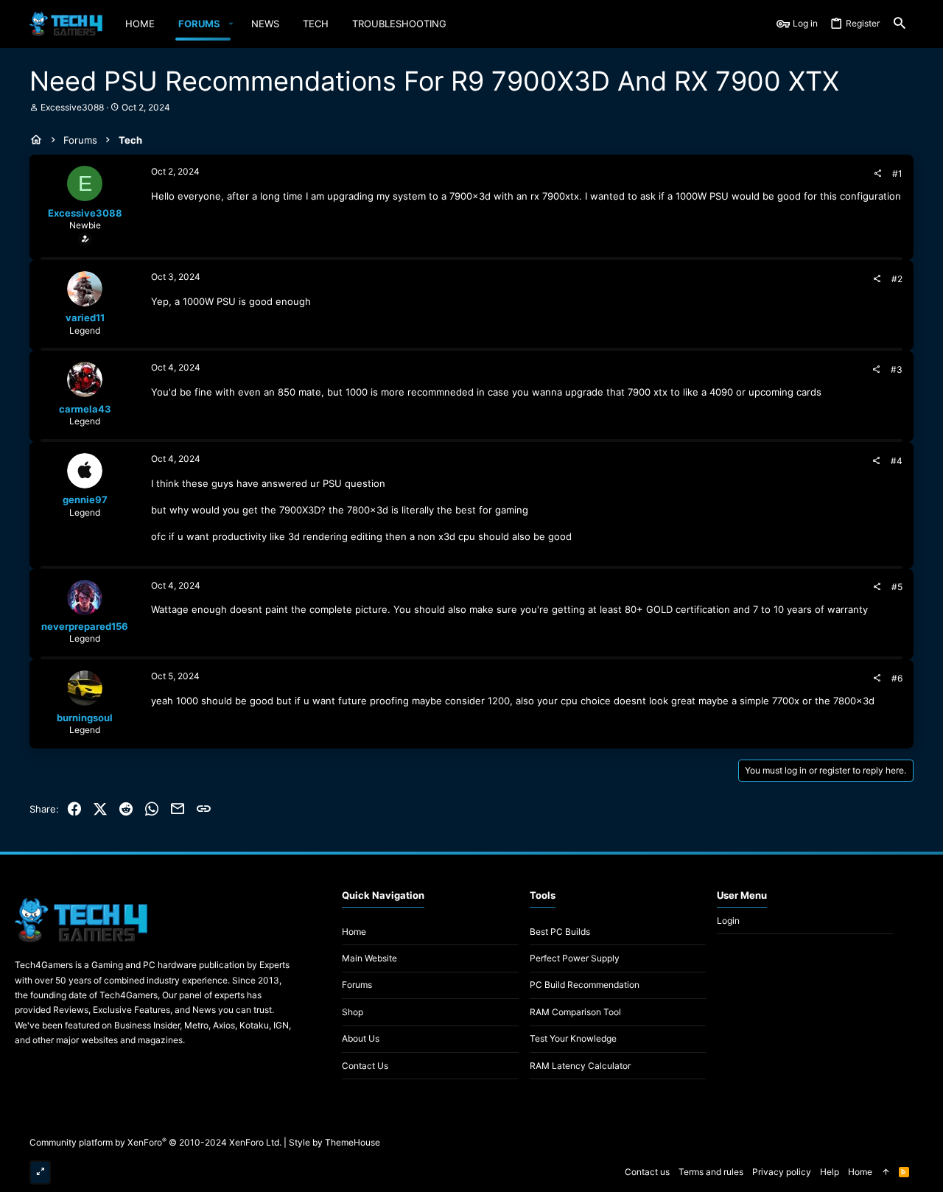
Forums (357, 984)
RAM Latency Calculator (580, 1065)
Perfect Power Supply (575, 958)
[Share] (877, 173)
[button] (230, 24)
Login (728, 920)
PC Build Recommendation (584, 984)
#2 (896, 278)
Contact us (365, 1065)
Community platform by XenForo (155, 1142)
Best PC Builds (560, 931)
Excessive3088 (72, 107)
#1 (897, 173)
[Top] (885, 1172)
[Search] (900, 24)
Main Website (369, 958)
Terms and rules (711, 1171)
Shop (352, 1011)
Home (354, 931)
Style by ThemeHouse (334, 1142)
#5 (896, 586)
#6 (896, 678)
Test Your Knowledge (573, 1038)
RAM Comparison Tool (575, 1011)
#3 (896, 369)
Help (829, 1171)
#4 (896, 460)
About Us (360, 1038)
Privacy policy (781, 1171)
